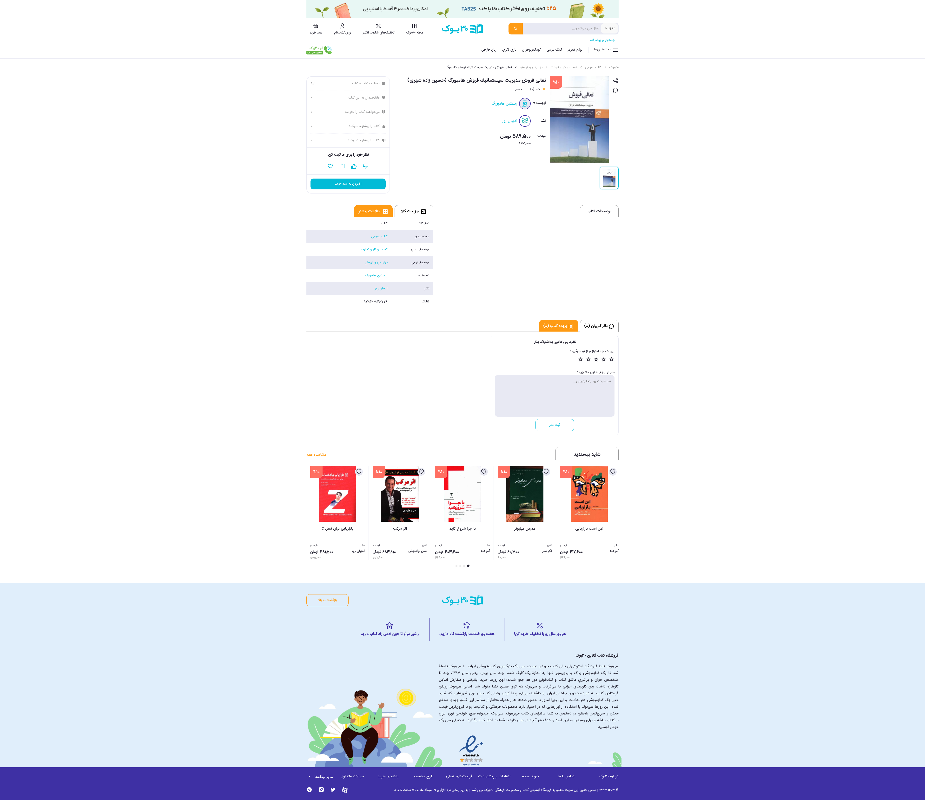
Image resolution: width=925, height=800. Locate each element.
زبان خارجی (488, 50)
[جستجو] (516, 28)
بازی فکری (509, 50)
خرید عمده (530, 776)
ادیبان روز (509, 121)
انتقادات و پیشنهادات (494, 776)
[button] (313, 517)
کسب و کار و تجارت (563, 67)
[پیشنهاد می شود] (354, 166)
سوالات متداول (352, 776)
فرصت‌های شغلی (459, 776)
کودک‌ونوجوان (531, 50)
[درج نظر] (616, 90)
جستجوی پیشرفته (602, 40)
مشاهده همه (316, 455)
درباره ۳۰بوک (609, 776)
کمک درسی (554, 50)
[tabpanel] (369, 262)
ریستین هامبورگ (504, 103)
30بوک (614, 67)
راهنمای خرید (388, 776)
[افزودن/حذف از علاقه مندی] (613, 472)
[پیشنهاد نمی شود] (366, 166)
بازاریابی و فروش (531, 67)
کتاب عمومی (593, 67)
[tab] (414, 211)
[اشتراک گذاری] (616, 81)
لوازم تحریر (575, 50)
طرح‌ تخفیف (423, 776)
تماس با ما (566, 776)
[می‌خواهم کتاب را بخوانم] (342, 166)
